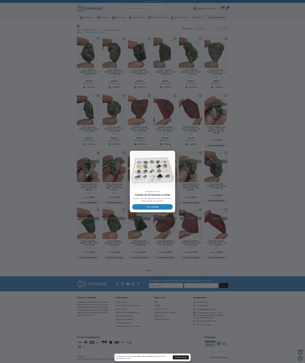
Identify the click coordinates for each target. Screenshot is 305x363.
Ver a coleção (152, 207)
